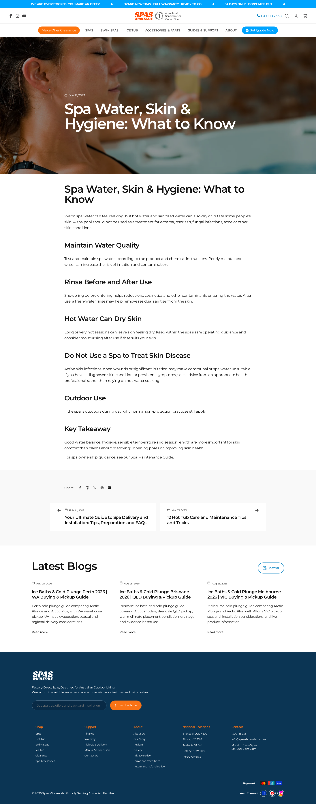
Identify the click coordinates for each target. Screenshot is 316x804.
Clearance (41, 755)
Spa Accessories (45, 761)
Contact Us (91, 755)
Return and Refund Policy (149, 766)
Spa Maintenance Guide (152, 457)
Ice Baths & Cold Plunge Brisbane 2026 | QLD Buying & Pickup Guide (155, 594)
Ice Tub (39, 750)
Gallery (137, 750)
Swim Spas (42, 744)
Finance (89, 733)
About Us (139, 733)
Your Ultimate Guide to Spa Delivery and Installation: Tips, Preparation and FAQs (106, 520)
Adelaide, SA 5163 (193, 745)
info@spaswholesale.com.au (249, 739)
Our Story (139, 739)
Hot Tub (40, 739)
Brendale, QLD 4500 (195, 733)
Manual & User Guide (97, 750)
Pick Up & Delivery (95, 744)
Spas (38, 733)
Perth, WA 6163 (192, 756)
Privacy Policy (142, 755)
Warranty (90, 739)
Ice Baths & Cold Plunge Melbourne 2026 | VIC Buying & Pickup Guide (244, 594)
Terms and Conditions (146, 761)
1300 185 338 (239, 733)
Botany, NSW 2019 (194, 751)
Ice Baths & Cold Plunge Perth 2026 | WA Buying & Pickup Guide (69, 594)
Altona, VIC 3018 (192, 739)
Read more (40, 632)
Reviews (138, 744)
